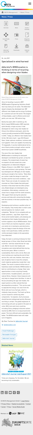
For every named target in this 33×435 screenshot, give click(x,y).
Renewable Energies (9, 334)
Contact (28, 404)
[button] (2, 392)
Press (9, 407)
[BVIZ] (21, 414)
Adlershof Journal (21, 321)
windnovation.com (10, 325)
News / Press (24, 12)
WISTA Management (11, 12)
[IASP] (12, 414)
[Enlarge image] (16, 85)
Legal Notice (25, 401)
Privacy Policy (5, 404)
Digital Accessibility (18, 404)
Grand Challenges (8, 331)
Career (3, 407)
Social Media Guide (19, 407)
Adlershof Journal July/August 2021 (16, 374)
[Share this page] (18, 392)
